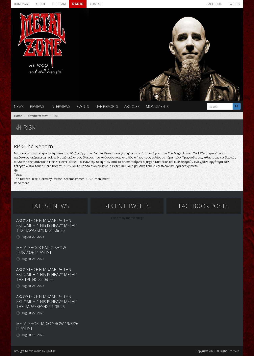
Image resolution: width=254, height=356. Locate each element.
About (40, 4)
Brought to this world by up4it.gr (34, 351)
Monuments (157, 106)
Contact (96, 4)
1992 (89, 179)
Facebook (214, 4)
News (19, 106)
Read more (21, 183)
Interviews (60, 106)
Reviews (37, 106)
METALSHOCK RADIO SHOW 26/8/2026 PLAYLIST (41, 250)
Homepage (21, 4)
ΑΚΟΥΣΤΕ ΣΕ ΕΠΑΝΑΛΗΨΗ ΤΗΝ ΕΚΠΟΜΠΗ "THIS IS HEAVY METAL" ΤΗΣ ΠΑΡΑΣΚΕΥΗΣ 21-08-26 (47, 301)
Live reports (106, 106)
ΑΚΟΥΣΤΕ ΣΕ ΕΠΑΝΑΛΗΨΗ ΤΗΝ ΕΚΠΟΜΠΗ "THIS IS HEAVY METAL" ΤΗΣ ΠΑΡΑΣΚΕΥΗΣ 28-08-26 (47, 225)
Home (18, 116)
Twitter (234, 4)
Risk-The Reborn (33, 146)
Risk (35, 179)
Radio (78, 3)
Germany (45, 179)
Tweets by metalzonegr (127, 218)
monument (102, 179)
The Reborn (22, 179)
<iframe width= (37, 116)
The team (59, 4)
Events (83, 106)
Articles (132, 106)
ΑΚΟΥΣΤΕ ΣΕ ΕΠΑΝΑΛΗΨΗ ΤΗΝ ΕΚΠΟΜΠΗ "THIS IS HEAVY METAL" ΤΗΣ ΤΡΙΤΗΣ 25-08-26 (47, 274)
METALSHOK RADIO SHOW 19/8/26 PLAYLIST (47, 326)
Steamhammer (74, 179)
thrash (58, 179)
